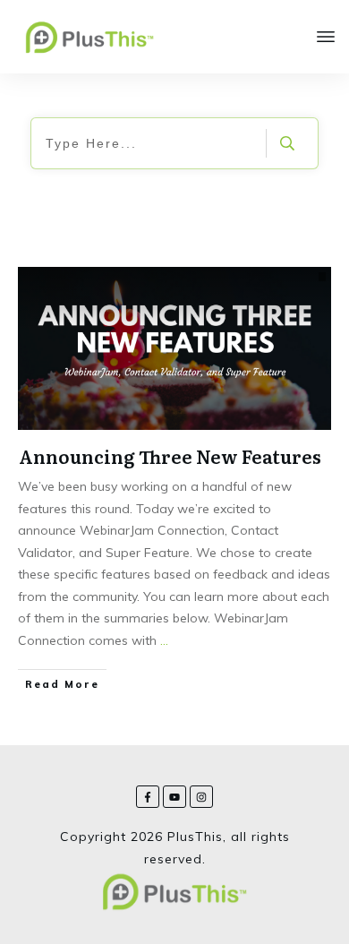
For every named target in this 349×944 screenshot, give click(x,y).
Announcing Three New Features (170, 455)
